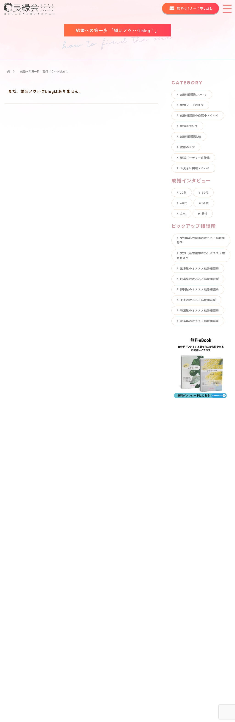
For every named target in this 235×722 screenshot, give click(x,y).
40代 (183, 203)
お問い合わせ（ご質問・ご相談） (118, 514)
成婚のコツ (187, 147)
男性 (204, 213)
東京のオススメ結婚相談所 (198, 300)
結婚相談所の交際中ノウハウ (199, 115)
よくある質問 (102, 491)
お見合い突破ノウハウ (195, 168)
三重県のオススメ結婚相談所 (199, 268)
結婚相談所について (193, 94)
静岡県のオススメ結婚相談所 (199, 289)
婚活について (189, 126)
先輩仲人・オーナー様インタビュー (119, 476)
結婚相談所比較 (190, 136)
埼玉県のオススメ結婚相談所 (199, 310)
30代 (205, 192)
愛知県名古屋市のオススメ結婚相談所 (201, 240)
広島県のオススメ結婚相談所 (199, 321)
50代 (205, 203)
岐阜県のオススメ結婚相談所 (199, 279)
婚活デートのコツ (192, 105)
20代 (183, 192)
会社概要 (99, 503)
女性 (183, 213)
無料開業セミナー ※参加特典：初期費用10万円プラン (134, 526)
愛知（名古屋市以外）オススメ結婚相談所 (201, 255)
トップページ (102, 431)
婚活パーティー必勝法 (195, 157)
